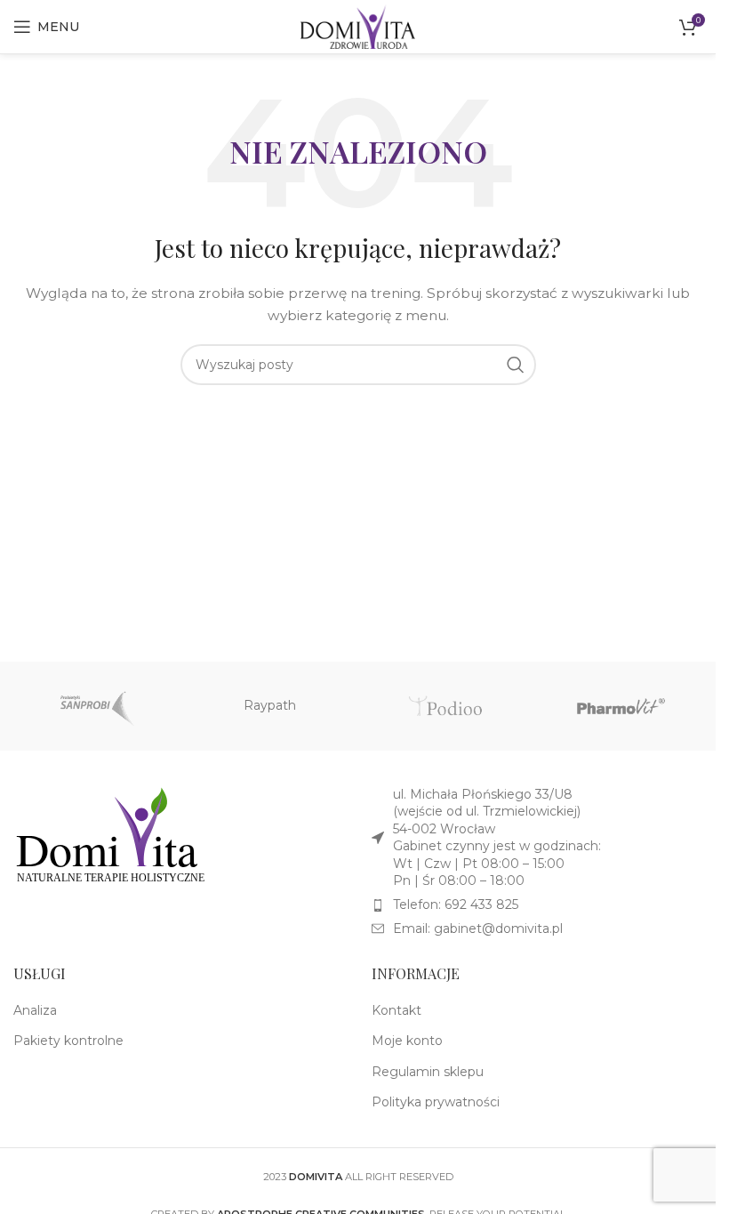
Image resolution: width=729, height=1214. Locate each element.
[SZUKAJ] (515, 364)
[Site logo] (357, 26)
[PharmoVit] (621, 706)
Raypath (270, 705)
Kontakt (396, 1010)
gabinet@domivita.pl (498, 929)
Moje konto (407, 1041)
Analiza (35, 1010)
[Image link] (111, 834)
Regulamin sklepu (428, 1072)
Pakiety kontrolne (68, 1041)
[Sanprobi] (93, 706)
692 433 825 (481, 904)
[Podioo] (445, 706)
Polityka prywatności (436, 1102)
